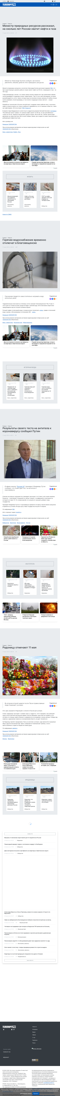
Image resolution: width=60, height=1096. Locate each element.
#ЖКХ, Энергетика (11, 397)
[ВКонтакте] (52, 83)
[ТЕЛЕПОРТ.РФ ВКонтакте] (49, 1)
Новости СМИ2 (7, 214)
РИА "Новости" (26, 108)
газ (20, 132)
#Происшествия (24, 1077)
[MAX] (50, 83)
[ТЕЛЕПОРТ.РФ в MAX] (44, 1)
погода (11, 915)
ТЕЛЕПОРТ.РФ (7, 129)
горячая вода (18, 322)
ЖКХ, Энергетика (8, 132)
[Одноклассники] (54, 83)
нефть (15, 132)
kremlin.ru (18, 512)
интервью (53, 111)
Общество (6, 523)
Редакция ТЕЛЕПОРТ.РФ (10, 124)
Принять (35, 1093)
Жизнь (5, 739)
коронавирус (21, 523)
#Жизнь (9, 966)
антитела (13, 523)
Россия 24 (20, 486)
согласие (24, 1089)
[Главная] (9, 4)
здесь (41, 310)
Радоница (11, 739)
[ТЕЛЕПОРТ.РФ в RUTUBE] (55, 1)
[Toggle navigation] (55, 4)
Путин (28, 523)
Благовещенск (28, 322)
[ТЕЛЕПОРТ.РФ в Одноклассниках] (51, 1)
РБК (51, 88)
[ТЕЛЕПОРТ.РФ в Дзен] (53, 1)
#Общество (44, 206)
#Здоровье (27, 593)
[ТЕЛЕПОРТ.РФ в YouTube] (57, 1)
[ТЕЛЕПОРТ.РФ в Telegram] (47, 1)
